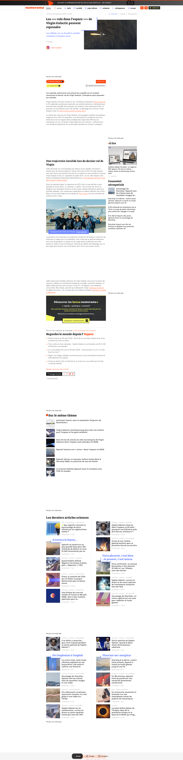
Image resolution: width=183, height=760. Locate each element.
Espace (122, 14)
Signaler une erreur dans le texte (57, 369)
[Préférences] (146, 7)
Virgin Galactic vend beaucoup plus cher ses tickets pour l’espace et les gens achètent (80, 431)
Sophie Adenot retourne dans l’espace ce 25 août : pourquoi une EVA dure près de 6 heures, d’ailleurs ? (124, 528)
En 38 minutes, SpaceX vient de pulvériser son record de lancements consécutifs (122, 679)
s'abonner (155, 8)
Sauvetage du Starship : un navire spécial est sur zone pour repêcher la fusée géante (124, 599)
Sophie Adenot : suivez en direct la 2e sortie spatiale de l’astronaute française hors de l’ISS (124, 583)
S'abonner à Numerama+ (74, 321)
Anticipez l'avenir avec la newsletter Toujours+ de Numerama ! (78, 421)
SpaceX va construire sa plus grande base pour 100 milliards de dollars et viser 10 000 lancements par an (74, 547)
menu (48, 8)
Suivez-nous (101, 81)
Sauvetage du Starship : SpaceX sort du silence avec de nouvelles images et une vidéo (126, 192)
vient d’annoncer (99, 102)
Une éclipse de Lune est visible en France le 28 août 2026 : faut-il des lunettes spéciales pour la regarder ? (74, 595)
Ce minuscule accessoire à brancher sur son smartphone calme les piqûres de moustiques (124, 695)
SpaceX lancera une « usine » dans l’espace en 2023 (80, 449)
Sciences (114, 14)
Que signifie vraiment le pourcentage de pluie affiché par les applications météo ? (74, 528)
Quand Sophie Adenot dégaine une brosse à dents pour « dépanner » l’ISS (74, 563)
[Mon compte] (142, 7)
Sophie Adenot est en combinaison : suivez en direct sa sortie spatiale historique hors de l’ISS (72, 711)
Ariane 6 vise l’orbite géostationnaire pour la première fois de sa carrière (124, 543)
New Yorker (83, 193)
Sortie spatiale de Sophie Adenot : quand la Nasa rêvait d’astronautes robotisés (123, 643)
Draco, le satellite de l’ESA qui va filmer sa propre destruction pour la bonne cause (73, 580)
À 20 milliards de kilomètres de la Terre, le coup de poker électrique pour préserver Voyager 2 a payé (122, 209)
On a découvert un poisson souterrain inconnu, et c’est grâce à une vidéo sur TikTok (74, 695)
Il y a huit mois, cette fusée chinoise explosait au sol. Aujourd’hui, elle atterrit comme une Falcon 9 (74, 663)
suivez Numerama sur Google (84, 330)
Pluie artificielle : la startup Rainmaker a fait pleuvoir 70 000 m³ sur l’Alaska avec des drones (124, 567)
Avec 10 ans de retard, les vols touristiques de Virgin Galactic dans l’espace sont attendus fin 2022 (80, 441)
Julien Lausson (56, 48)
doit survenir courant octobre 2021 (73, 111)
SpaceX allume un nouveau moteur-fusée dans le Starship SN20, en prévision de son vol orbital (78, 460)
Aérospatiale (132, 14)
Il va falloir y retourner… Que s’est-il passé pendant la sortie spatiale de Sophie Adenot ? (74, 643)
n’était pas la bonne (96, 288)
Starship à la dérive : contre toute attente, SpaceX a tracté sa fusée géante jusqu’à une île (122, 201)
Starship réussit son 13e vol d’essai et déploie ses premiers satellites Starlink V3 (121, 226)
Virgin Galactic (81, 232)
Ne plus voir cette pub (53, 77)
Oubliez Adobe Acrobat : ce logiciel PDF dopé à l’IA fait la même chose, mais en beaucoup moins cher (122, 170)
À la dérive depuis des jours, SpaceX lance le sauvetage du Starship (120, 218)
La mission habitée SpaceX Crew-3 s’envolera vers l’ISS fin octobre (79, 470)
